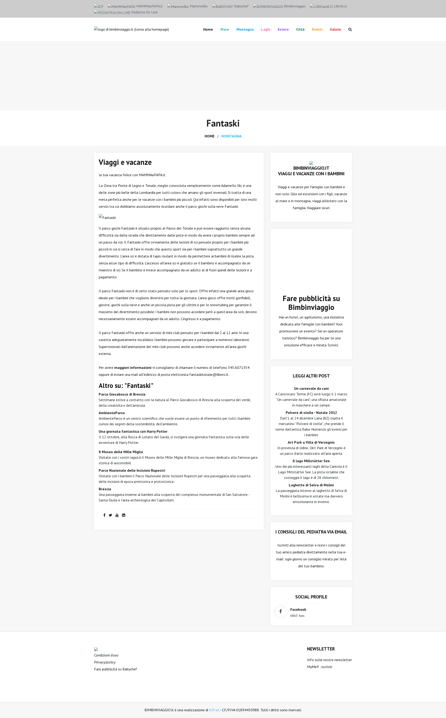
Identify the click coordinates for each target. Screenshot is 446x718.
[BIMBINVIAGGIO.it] (311, 162)
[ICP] (98, 6)
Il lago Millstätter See (311, 460)
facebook (298, 609)
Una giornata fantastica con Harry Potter (133, 431)
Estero (283, 29)
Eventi (317, 29)
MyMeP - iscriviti (319, 666)
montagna (231, 136)
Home (208, 29)
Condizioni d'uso (106, 655)
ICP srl (214, 710)
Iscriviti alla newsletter (295, 545)
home (209, 136)
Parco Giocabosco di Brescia (122, 394)
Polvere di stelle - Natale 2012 (311, 412)
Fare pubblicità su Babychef (115, 669)
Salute (335, 29)
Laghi (265, 29)
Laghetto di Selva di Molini (311, 485)
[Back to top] (435, 707)
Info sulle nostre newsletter (329, 659)
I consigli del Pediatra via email (311, 532)
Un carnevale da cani (311, 388)
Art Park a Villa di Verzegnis (311, 442)
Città (300, 29)
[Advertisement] (223, 75)
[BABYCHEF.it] (96, 649)
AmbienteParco (112, 412)
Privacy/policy (104, 662)
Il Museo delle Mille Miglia (121, 451)
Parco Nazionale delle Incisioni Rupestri (132, 470)
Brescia (105, 489)
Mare (224, 29)
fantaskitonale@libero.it (208, 374)
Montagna (245, 29)
